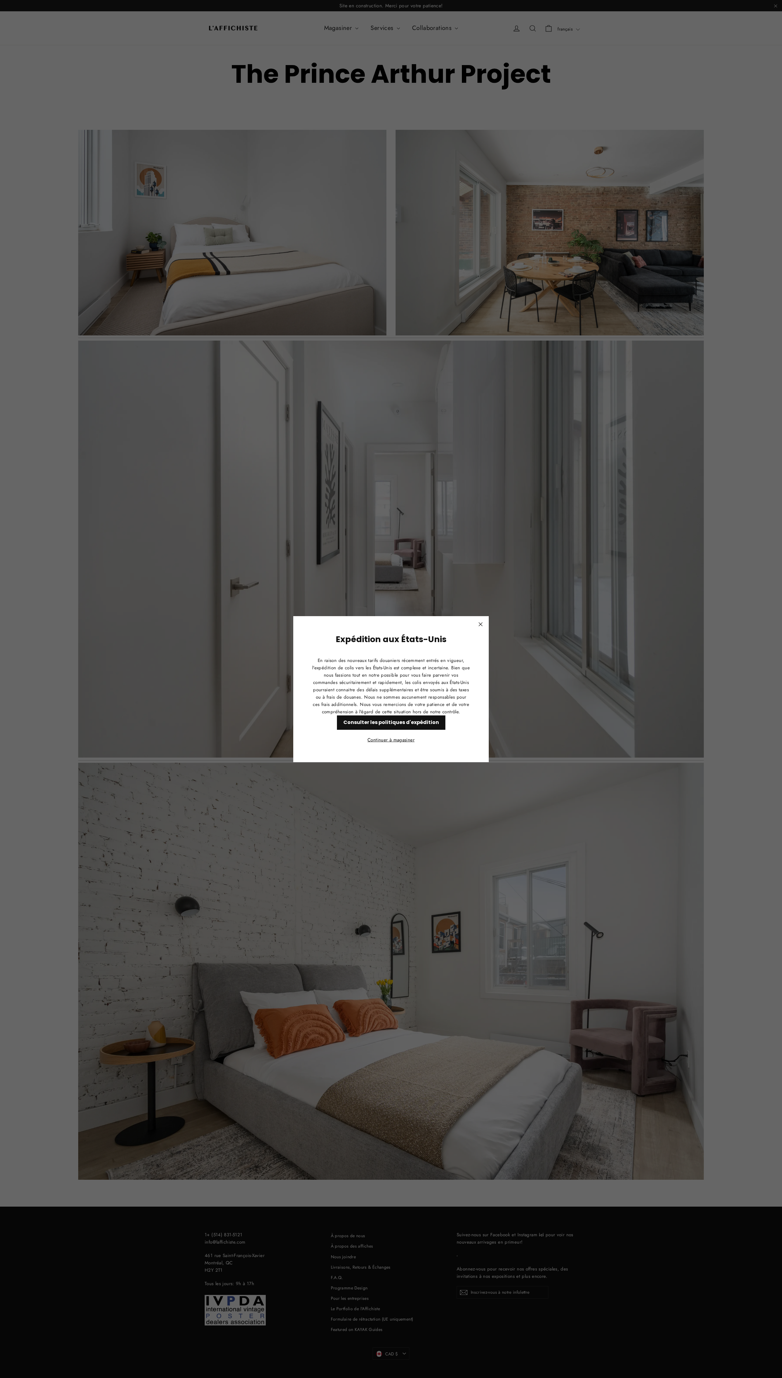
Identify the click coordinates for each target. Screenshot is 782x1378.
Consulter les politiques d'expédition (391, 722)
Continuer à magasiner (391, 739)
